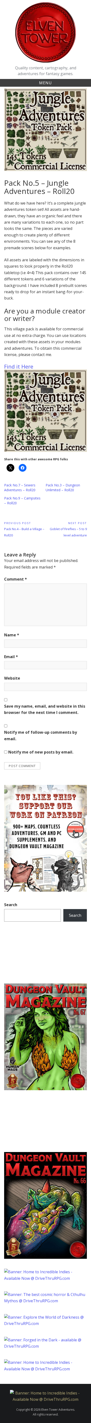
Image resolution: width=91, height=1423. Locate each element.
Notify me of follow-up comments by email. (40, 735)
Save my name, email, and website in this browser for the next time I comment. (44, 709)
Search (10, 904)
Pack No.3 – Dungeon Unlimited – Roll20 (63, 487)
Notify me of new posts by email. (40, 752)
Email (11, 656)
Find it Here (18, 366)
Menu (45, 82)
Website (12, 678)
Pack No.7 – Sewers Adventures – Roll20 (19, 487)
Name (11, 635)
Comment (15, 579)
